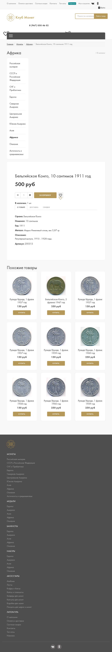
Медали (11, 501)
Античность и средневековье (19, 496)
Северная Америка (15, 474)
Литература (12, 612)
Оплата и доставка (25, 3)
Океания (14, 144)
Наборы (11, 551)
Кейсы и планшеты (15, 592)
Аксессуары (13, 576)
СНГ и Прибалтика (15, 466)
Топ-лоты (62, 3)
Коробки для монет (15, 603)
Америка (11, 510)
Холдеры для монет (15, 596)
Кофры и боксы (13, 588)
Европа (13, 97)
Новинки (72, 3)
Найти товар (101, 16)
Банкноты (12, 526)
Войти (103, 8)
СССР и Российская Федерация (15, 77)
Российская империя (16, 459)
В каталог (101, 53)
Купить (21, 313)
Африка (29, 44)
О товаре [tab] (21, 207)
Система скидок (41, 3)
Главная (10, 44)
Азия (12, 130)
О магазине (11, 3)
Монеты (19, 44)
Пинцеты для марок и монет (19, 607)
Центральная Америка (17, 477)
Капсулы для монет (15, 599)
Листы (9, 585)
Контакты (53, 3)
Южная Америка (18, 123)
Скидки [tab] (46, 207)
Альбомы (11, 581)
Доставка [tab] (34, 207)
